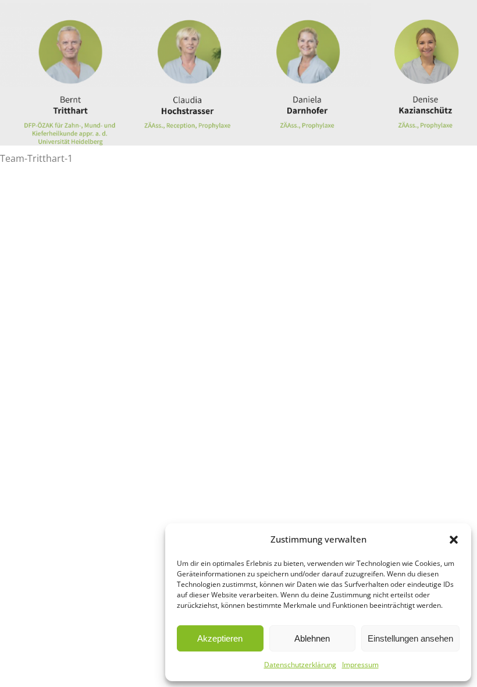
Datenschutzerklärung (300, 665)
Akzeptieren (220, 638)
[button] (454, 540)
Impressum (360, 665)
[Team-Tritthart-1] (238, 73)
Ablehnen (312, 638)
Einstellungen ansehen (410, 638)
